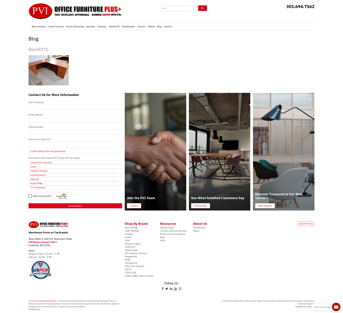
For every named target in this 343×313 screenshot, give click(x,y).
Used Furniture (56, 26)
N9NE (128, 259)
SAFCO (128, 269)
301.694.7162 (300, 6)
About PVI (114, 26)
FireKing (129, 234)
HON (127, 240)
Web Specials (265, 205)
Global (128, 237)
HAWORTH (130, 247)
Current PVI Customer (41, 162)
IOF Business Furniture (136, 253)
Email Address (36, 114)
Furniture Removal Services (173, 230)
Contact (168, 26)
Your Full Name (36, 102)
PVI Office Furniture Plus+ (46, 301)
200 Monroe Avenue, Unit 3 (43, 242)
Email (33, 166)
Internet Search (38, 175)
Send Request (75, 206)
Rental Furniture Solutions (172, 234)
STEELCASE (130, 272)
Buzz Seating (131, 227)
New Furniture (39, 26)
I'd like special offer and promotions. (48, 151)
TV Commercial (37, 187)
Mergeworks (131, 256)
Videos (151, 26)
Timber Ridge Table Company (139, 275)
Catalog (101, 26)
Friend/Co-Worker (39, 171)
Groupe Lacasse (132, 243)
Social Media (36, 183)
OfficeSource (131, 263)
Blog (159, 26)
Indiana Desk (131, 250)
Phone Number (36, 127)
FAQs (162, 240)
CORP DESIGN (132, 230)
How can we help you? (40, 139)
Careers (141, 26)
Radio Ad (34, 179)
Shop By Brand (136, 223)
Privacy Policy (34, 309)
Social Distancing (75, 26)
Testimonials (128, 26)
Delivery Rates (167, 227)
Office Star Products (134, 266)
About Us (200, 223)
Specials (90, 26)
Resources (168, 223)
